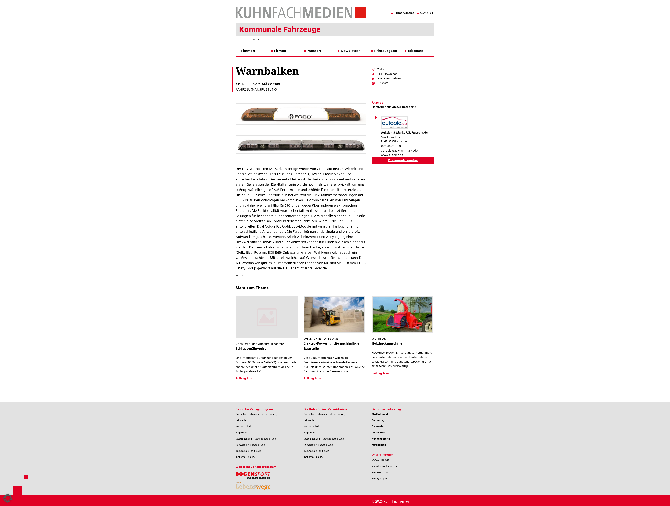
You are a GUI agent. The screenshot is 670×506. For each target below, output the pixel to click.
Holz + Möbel (243, 427)
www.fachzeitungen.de (385, 466)
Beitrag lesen (245, 378)
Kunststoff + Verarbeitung (250, 445)
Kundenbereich (381, 439)
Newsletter (350, 51)
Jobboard (415, 51)
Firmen (280, 51)
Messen (314, 51)
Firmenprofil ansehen (403, 160)
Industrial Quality (245, 457)
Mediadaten (379, 445)
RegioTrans (242, 433)
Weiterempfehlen (389, 78)
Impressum (378, 433)
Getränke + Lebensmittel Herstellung (256, 414)
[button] (7, 498)
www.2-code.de (380, 460)
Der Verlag (378, 420)
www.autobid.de (392, 155)
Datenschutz (379, 427)
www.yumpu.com (381, 478)
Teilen (381, 69)
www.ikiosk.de (380, 472)
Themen (248, 51)
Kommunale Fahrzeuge (248, 451)
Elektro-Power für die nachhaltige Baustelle (331, 346)
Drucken (383, 83)
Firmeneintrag (404, 13)
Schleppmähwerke (251, 349)
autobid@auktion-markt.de (399, 150)
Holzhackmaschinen (388, 343)
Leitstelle (241, 420)
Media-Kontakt (381, 414)
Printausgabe (385, 51)
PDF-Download (387, 74)
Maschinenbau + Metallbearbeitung (256, 439)
